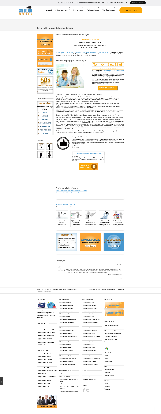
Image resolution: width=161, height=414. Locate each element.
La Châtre (107, 380)
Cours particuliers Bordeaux (90, 308)
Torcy (106, 383)
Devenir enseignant (138, 2)
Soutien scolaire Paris (65, 302)
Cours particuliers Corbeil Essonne (91, 336)
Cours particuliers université (45, 389)
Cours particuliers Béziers (89, 333)
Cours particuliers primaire (44, 380)
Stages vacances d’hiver (111, 339)
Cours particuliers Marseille (89, 305)
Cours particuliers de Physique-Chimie (47, 370)
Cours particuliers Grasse (89, 327)
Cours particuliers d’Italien (44, 365)
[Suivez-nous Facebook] (84, 390)
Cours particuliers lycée (43, 386)
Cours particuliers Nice (88, 313)
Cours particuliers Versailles (89, 350)
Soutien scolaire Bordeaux (66, 308)
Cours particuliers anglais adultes (46, 327)
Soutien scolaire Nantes (66, 341)
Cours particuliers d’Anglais (44, 353)
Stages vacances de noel (111, 336)
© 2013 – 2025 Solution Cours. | (45, 289)
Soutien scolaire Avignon (66, 361)
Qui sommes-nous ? (101, 289)
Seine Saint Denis (109, 369)
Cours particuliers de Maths (44, 356)
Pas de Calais (108, 361)
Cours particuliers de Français (45, 362)
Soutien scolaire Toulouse (66, 311)
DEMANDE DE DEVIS (131, 10)
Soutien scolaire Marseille (66, 305)
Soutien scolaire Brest (65, 344)
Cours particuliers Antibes (89, 325)
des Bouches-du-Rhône (114, 70)
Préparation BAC (64, 374)
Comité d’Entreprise (88, 374)
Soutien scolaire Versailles (66, 350)
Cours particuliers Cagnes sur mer (91, 319)
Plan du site (92, 289)
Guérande (107, 386)
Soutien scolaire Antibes (66, 325)
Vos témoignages (108, 10)
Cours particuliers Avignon (89, 361)
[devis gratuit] (108, 88)
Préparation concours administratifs (69, 391)
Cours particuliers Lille (88, 316)
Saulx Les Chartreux (110, 352)
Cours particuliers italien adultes (46, 335)
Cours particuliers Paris (88, 302)
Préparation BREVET (65, 376)
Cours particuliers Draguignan (90, 322)
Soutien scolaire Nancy (65, 347)
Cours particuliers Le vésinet (90, 339)
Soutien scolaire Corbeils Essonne (68, 336)
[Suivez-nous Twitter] (87, 390)
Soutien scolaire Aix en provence (68, 358)
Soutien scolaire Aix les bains (67, 364)
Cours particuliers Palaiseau (89, 355)
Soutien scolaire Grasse (66, 327)
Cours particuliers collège (44, 383)
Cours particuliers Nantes (89, 341)
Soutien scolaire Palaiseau (66, 355)
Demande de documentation (90, 376)
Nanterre (107, 378)
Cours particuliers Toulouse (89, 311)
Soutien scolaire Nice (65, 313)
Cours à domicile (120, 289)
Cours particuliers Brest (88, 344)
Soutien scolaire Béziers (66, 333)
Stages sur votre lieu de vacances (113, 328)
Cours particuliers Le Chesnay (90, 353)
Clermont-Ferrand (109, 375)
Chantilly (107, 372)
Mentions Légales (57, 289)
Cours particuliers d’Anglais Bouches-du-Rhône (69, 193)
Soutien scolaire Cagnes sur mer (68, 319)
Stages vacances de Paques (112, 342)
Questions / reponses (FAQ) (89, 379)
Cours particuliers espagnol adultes (46, 329)
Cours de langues (42, 373)
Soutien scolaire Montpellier (67, 330)
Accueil (49, 10)
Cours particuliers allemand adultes (46, 332)
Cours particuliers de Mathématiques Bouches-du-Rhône (71, 190)
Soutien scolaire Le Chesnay (67, 353)
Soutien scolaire (111, 289)
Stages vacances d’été (110, 330)
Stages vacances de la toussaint (113, 333)
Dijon (106, 366)
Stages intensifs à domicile (112, 325)
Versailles (107, 389)
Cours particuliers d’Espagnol (45, 359)
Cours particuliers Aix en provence (91, 358)
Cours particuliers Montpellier (90, 330)
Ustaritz (107, 358)
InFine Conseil (47, 291)
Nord (106, 364)
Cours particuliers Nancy (89, 347)
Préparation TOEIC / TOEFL (67, 384)
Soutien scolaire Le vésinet (66, 339)
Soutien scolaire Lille (65, 316)
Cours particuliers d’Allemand (45, 367)
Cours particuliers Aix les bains (90, 364)
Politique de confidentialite (69, 289)
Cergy (106, 355)
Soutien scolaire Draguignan (67, 322)
